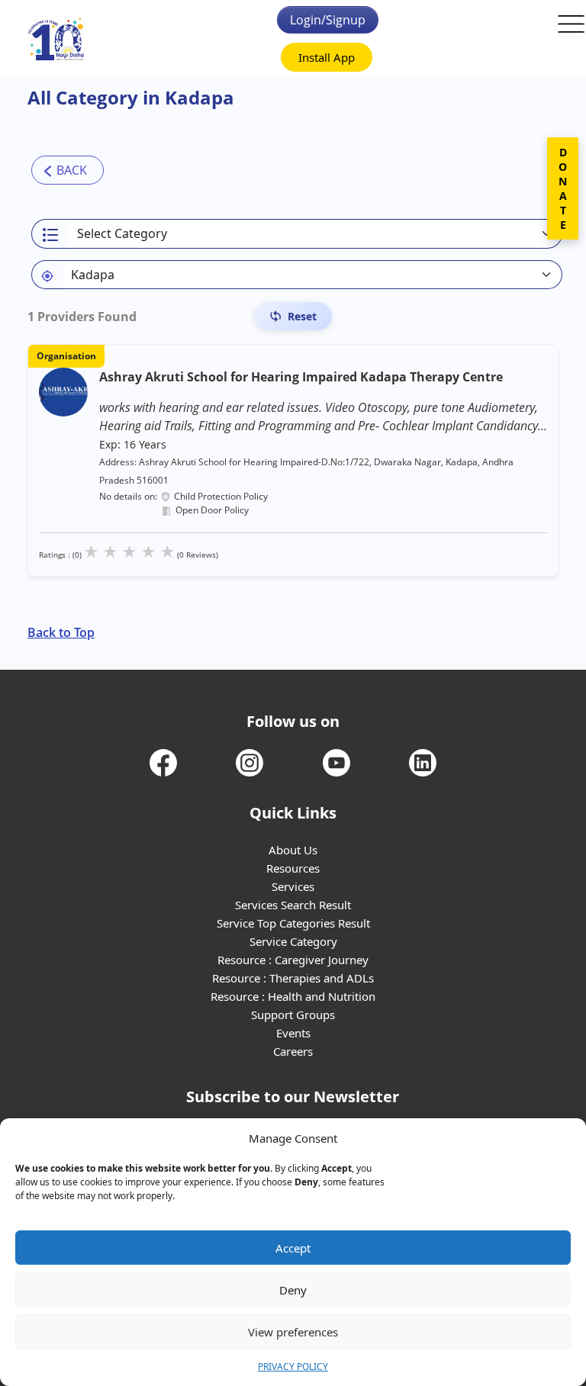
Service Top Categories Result (293, 923)
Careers (293, 1051)
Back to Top (61, 632)
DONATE (562, 188)
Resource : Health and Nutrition (293, 996)
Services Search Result (293, 904)
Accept (293, 1248)
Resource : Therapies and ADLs (293, 978)
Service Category (293, 941)
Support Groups (293, 1014)
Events (293, 1032)
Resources (293, 868)
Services (293, 886)
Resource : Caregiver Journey (293, 959)
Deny (293, 1290)
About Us (293, 849)
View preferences (293, 1331)
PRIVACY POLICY (293, 1366)
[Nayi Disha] (56, 39)
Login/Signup (327, 19)
